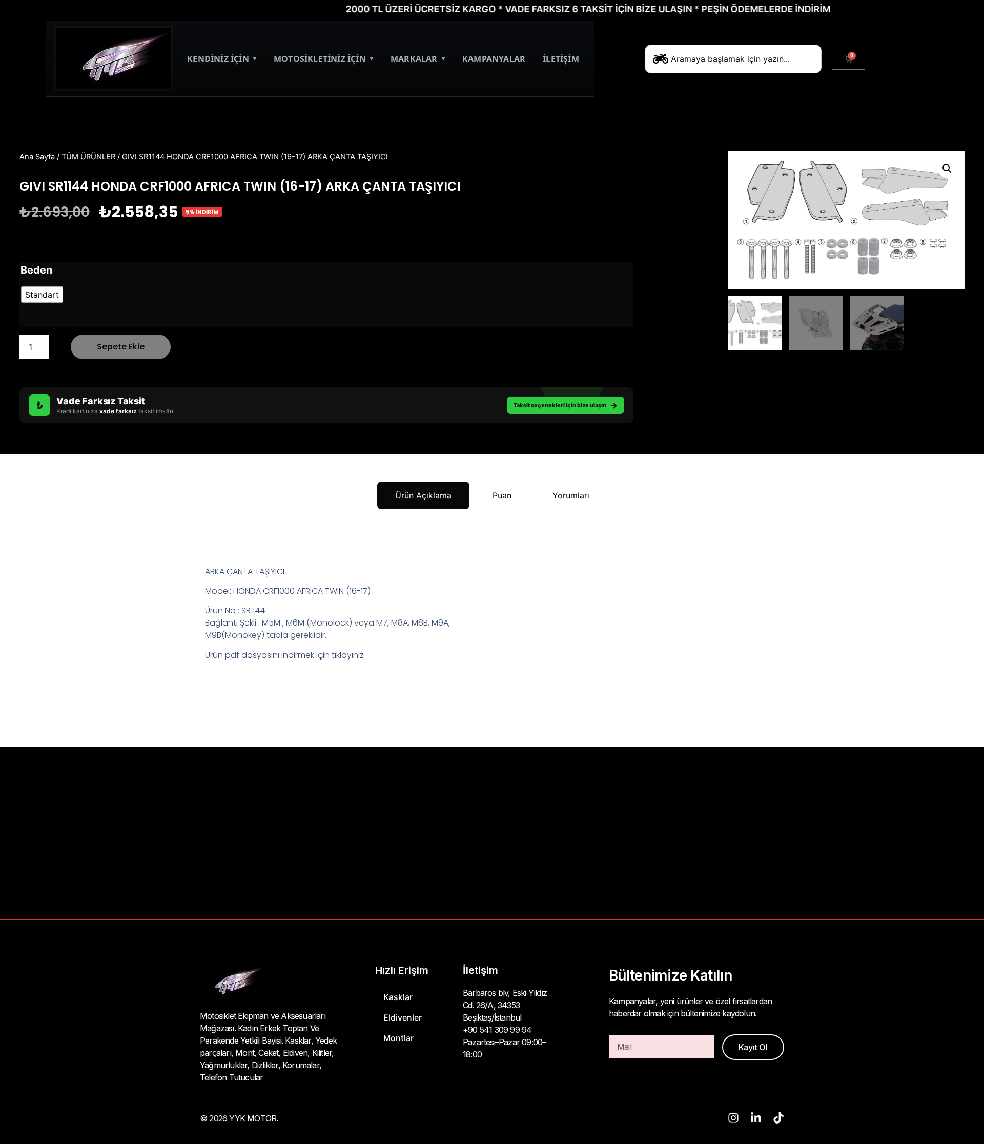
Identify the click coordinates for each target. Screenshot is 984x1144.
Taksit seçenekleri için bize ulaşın (566, 405)
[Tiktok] (778, 1118)
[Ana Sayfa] (113, 58)
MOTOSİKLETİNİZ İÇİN (323, 59)
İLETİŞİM (561, 59)
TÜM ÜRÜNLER (88, 156)
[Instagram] (733, 1118)
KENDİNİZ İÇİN (221, 59)
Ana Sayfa (37, 156)
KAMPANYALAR (493, 59)
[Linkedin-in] (756, 1118)
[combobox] (733, 59)
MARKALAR (418, 59)
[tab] (423, 495)
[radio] (42, 294)
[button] (947, 168)
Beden (36, 270)
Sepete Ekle (121, 346)
